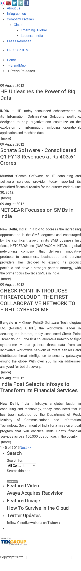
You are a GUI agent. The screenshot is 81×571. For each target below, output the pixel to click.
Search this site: (19, 471)
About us (13, 8)
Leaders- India (32, 36)
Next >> (25, 448)
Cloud (18, 25)
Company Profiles (20, 19)
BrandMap (18, 65)
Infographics (16, 14)
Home (11, 60)
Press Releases (19, 41)
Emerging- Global (34, 30)
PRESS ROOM (18, 50)
